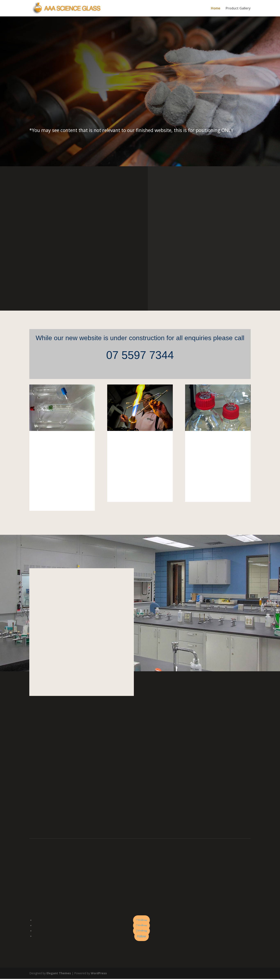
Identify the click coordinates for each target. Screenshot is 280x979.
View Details (62, 499)
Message (69, 799)
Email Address (72, 773)
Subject (68, 782)
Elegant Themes (59, 973)
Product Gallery (238, 8)
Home (215, 8)
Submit (74, 807)
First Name (70, 754)
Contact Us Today (52, 112)
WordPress (99, 973)
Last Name (70, 764)
